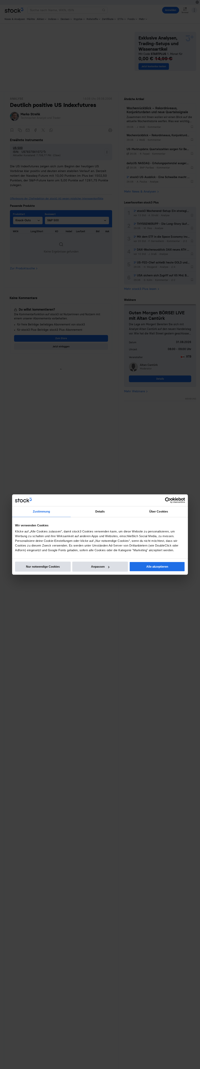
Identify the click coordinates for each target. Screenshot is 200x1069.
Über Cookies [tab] (158, 511)
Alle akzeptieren (157, 566)
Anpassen (98, 566)
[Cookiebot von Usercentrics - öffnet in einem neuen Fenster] (168, 500)
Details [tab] (100, 511)
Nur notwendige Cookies (43, 566)
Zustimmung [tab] (41, 511)
